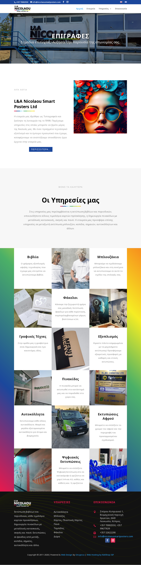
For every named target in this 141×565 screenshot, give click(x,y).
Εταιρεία (91, 9)
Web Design (66, 554)
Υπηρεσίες (104, 9)
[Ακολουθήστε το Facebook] (107, 540)
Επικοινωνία (121, 9)
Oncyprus (80, 554)
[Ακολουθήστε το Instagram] (113, 540)
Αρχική (79, 9)
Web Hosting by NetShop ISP (100, 554)
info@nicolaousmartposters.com (115, 536)
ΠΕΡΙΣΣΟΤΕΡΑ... (40, 149)
